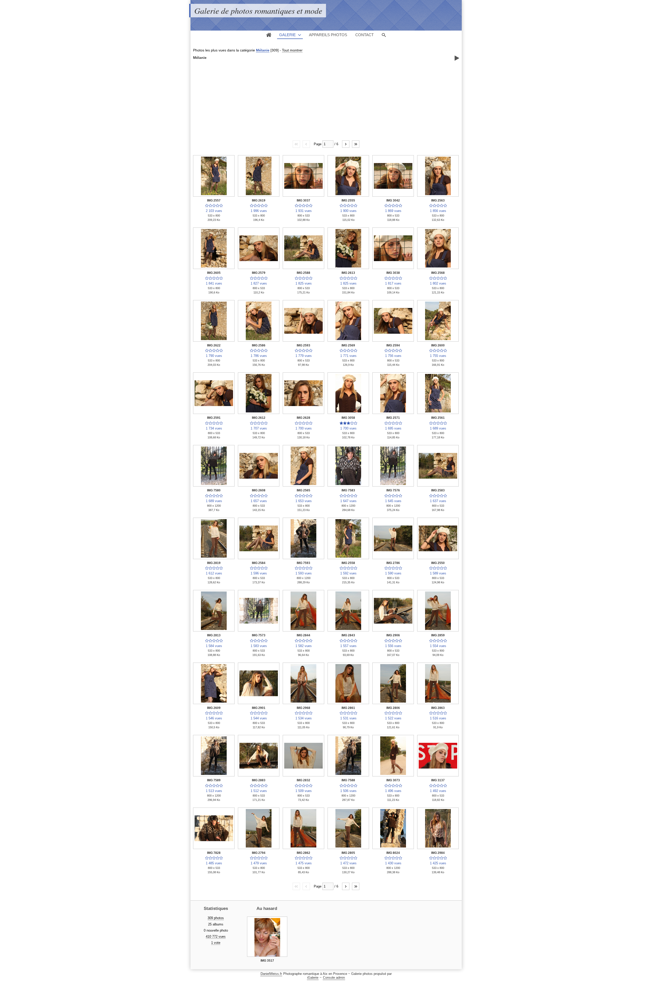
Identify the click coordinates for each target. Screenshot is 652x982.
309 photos (216, 918)
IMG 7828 (214, 852)
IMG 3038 (393, 272)
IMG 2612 (258, 417)
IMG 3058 (348, 417)
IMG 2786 (393, 562)
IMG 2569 (348, 345)
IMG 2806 (393, 707)
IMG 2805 (348, 852)
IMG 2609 (214, 707)
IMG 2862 (303, 852)
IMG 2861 (348, 707)
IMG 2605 (214, 272)
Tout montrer (292, 50)
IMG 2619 (258, 200)
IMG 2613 (348, 272)
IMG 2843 (348, 635)
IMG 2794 (258, 852)
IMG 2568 (438, 272)
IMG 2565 (303, 490)
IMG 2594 (393, 345)
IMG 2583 (438, 490)
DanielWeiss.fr (271, 974)
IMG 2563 (438, 200)
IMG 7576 (393, 490)
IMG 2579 (258, 272)
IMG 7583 (348, 490)
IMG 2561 (438, 417)
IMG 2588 (303, 272)
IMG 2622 (214, 345)
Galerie (287, 35)
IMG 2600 (438, 345)
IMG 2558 (348, 562)
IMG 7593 (303, 562)
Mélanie (262, 50)
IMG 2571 (393, 417)
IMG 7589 (214, 780)
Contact (364, 35)
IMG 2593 (303, 345)
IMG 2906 (393, 635)
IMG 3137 (438, 780)
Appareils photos (328, 35)
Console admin (334, 977)
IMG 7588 (348, 780)
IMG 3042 (393, 200)
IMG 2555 (348, 200)
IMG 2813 (214, 635)
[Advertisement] (326, 99)
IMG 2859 (438, 635)
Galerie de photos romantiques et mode (258, 10)
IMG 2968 (303, 707)
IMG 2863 (438, 707)
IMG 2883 (258, 780)
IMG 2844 (303, 635)
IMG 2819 (214, 562)
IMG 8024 (393, 852)
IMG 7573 (258, 635)
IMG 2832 (303, 780)
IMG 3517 (267, 960)
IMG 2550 (438, 562)
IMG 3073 (393, 780)
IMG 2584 (258, 562)
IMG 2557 (214, 200)
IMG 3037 (303, 200)
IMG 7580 (214, 490)
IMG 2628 (303, 417)
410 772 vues (216, 936)
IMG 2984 (438, 852)
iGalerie (312, 977)
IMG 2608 (258, 490)
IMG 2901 (258, 707)
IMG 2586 (258, 345)
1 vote (215, 943)
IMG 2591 (214, 417)
